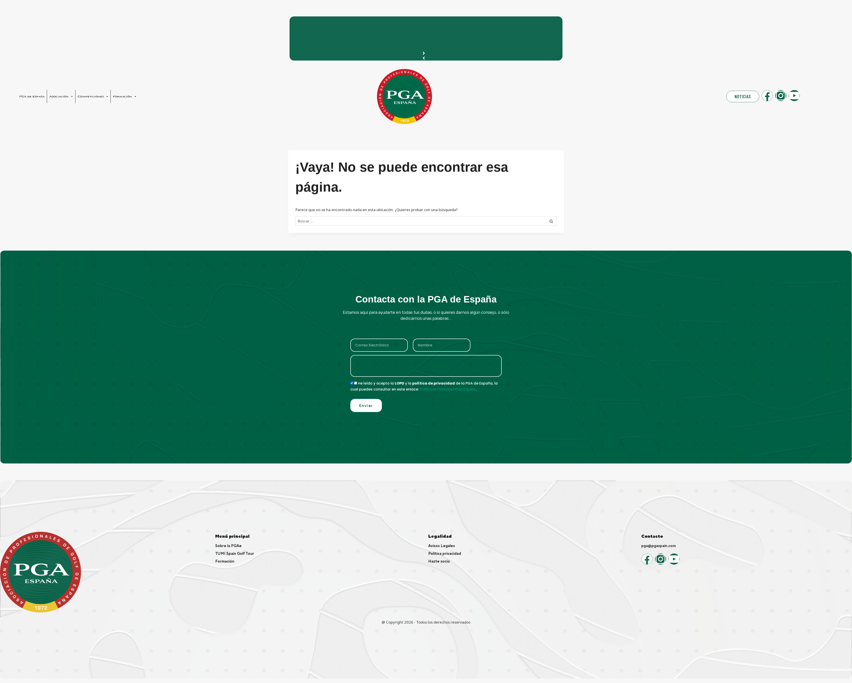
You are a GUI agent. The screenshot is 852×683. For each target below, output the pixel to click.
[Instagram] (781, 95)
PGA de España (32, 96)
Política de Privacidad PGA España (448, 389)
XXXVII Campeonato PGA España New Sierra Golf (340, 22)
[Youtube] (794, 95)
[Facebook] (767, 95)
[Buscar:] (426, 221)
